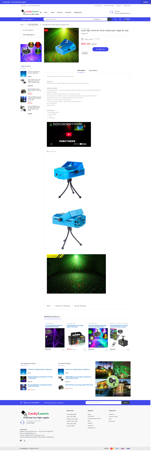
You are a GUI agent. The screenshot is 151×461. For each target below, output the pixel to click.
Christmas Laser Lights (115, 323)
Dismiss (145, 2)
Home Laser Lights (71, 423)
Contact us (98, 5)
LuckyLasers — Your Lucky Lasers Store (30, 5)
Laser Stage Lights (33, 24)
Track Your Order (110, 5)
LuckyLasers (91, 416)
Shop (119, 5)
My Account (128, 5)
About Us (59, 12)
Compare (97, 38)
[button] (77, 30)
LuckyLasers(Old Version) (94, 418)
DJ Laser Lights (124, 323)
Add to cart (101, 49)
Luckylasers (24, 448)
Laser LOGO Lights (71, 416)
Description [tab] (81, 70)
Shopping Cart (78, 12)
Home (45, 12)
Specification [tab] (93, 70)
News (52, 12)
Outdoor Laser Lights (72, 421)
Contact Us (68, 12)
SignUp (126, 402)
